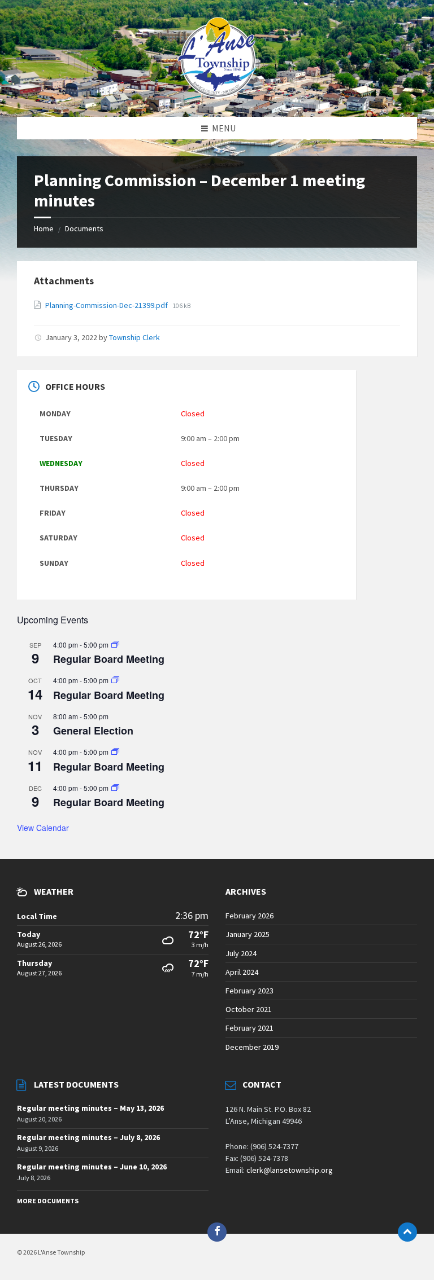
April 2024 (241, 972)
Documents (84, 228)
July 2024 (241, 953)
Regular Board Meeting (108, 659)
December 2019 (252, 1047)
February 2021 (249, 1028)
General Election (93, 730)
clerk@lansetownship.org (289, 1170)
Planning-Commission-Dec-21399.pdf (107, 305)
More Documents (48, 1201)
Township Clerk (134, 337)
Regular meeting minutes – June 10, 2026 (92, 1167)
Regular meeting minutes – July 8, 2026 (88, 1137)
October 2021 (248, 1009)
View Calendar (43, 827)
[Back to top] (407, 1232)
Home (44, 228)
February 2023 (249, 991)
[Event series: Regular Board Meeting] (115, 644)
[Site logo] (217, 94)
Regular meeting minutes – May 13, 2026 (90, 1108)
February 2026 (249, 915)
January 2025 (247, 934)
